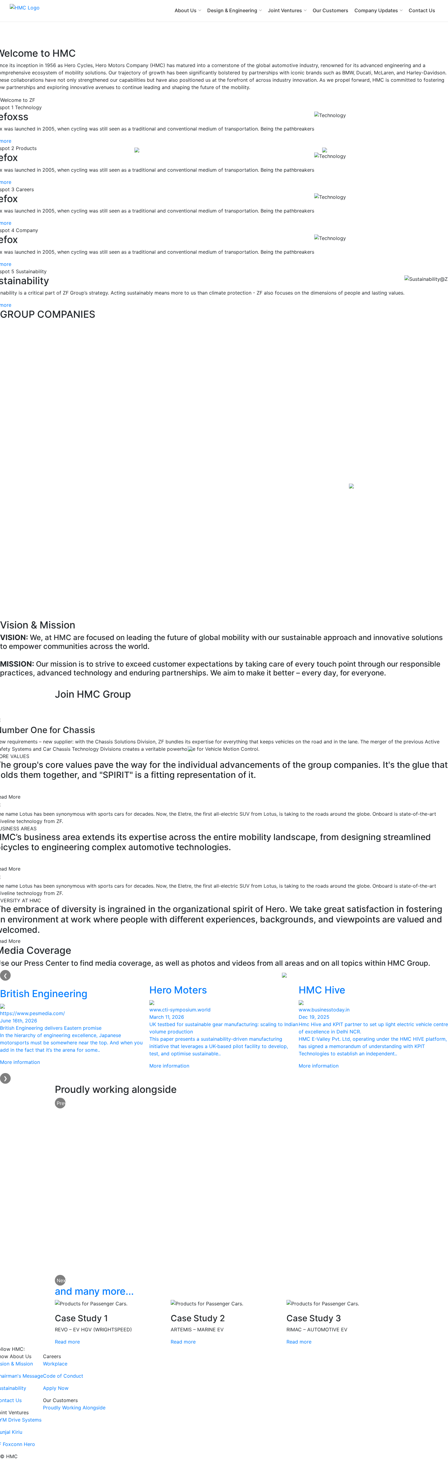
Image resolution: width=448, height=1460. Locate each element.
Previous (61, 1103)
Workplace (55, 1364)
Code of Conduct (63, 1376)
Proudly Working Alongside (74, 1408)
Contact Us (422, 10)
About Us (186, 10)
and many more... (94, 1291)
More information (20, 1062)
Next (61, 1280)
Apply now (76, 708)
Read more (67, 1342)
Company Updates (376, 10)
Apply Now (56, 1388)
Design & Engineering (232, 10)
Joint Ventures (285, 10)
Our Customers (330, 10)
